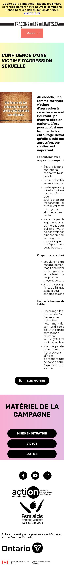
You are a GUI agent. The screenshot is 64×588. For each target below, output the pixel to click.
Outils (32, 454)
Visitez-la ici (32, 13)
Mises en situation (32, 433)
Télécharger (35, 380)
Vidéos (32, 444)
